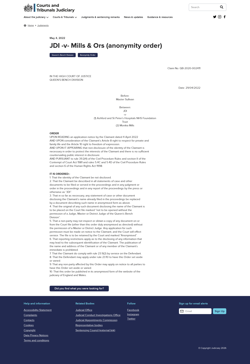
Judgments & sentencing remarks (100, 17)
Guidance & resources (160, 17)
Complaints (30, 315)
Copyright (29, 330)
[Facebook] (224, 17)
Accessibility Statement (38, 310)
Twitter (131, 318)
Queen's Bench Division (62, 55)
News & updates (133, 17)
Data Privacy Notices (36, 335)
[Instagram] (219, 17)
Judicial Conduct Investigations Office (98, 315)
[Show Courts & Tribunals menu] (76, 17)
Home (31, 25)
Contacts (29, 320)
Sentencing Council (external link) (95, 330)
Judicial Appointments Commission (96, 320)
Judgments (43, 25)
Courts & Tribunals (63, 17)
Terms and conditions (36, 340)
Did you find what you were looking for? (79, 288)
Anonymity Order (87, 55)
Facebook (133, 310)
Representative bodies (89, 325)
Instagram (133, 314)
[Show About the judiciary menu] (47, 17)
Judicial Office (84, 310)
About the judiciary (34, 17)
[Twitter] (214, 17)
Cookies (29, 325)
